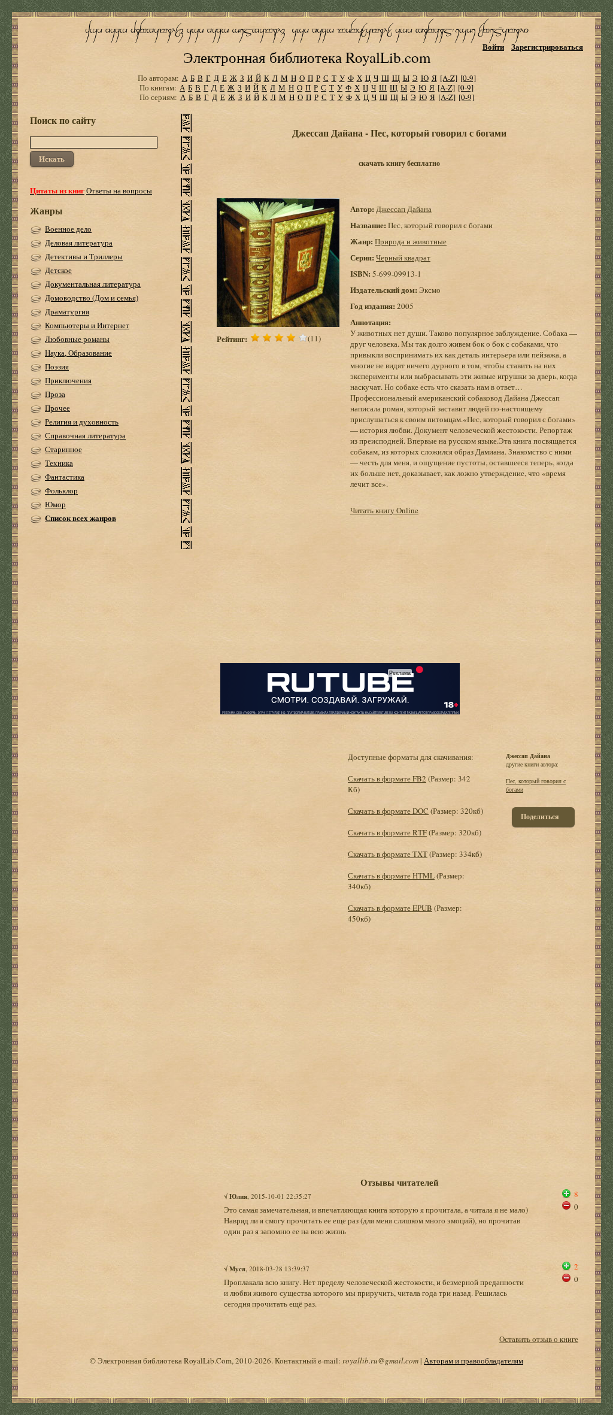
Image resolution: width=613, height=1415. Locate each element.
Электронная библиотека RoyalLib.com (306, 57)
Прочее (57, 407)
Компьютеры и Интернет (87, 325)
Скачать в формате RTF (387, 832)
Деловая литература (79, 242)
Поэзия (57, 366)
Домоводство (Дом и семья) (91, 297)
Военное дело (68, 228)
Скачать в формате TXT (387, 854)
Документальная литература (93, 283)
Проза (55, 394)
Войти (493, 46)
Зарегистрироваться (547, 46)
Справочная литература (85, 435)
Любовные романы (77, 339)
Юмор (55, 504)
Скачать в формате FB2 (387, 778)
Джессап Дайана (404, 209)
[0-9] (468, 77)
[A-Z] (448, 77)
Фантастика (64, 476)
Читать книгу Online (384, 510)
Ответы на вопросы (119, 190)
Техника (59, 462)
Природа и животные (411, 241)
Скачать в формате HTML (391, 875)
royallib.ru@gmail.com (380, 1360)
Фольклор (61, 490)
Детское (58, 270)
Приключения (68, 380)
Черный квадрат (403, 257)
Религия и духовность (82, 421)
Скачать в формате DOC (388, 810)
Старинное (63, 449)
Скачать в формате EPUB (390, 907)
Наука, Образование (78, 352)
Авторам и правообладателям (473, 1360)
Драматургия (67, 311)
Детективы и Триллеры (84, 256)
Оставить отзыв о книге (538, 1339)
